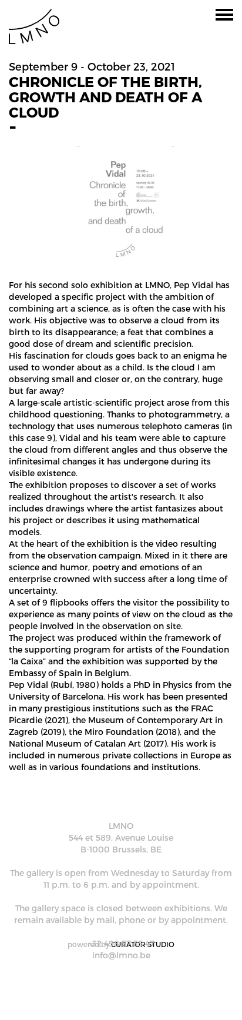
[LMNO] (34, 26)
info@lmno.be (121, 955)
